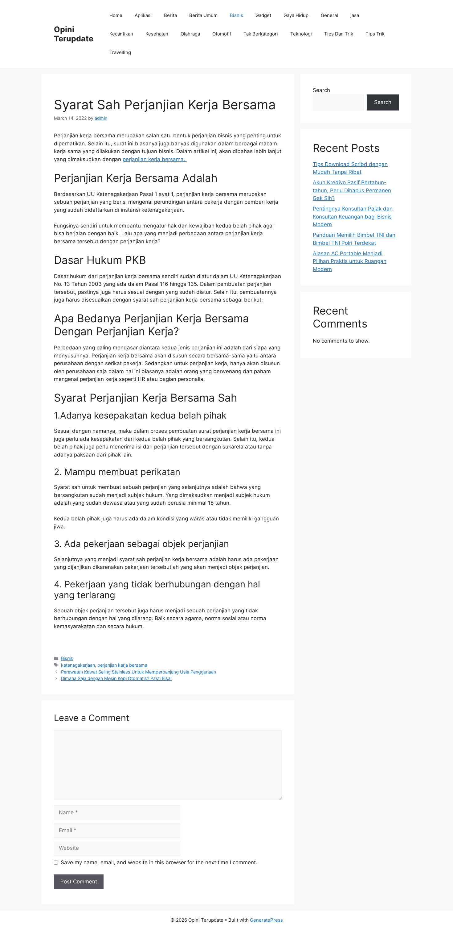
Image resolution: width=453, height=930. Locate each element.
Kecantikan (121, 34)
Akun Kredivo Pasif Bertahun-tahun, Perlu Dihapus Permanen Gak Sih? (352, 190)
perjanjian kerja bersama (122, 665)
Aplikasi (143, 15)
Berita (170, 15)
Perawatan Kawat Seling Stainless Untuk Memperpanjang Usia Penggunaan (138, 671)
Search (321, 90)
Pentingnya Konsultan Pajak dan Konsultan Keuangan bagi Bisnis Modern (353, 216)
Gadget (263, 15)
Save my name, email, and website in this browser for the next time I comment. (159, 862)
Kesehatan (156, 34)
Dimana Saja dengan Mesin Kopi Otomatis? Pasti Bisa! (116, 678)
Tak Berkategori (260, 34)
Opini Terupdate (73, 34)
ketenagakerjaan (78, 665)
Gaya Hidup (296, 15)
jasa (354, 15)
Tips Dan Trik (338, 34)
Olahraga (190, 34)
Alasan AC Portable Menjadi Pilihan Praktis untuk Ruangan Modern (349, 261)
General (329, 15)
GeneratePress (266, 920)
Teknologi (301, 34)
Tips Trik (375, 34)
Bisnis (236, 15)
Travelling (120, 52)
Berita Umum (203, 15)
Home (115, 15)
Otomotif (221, 34)
